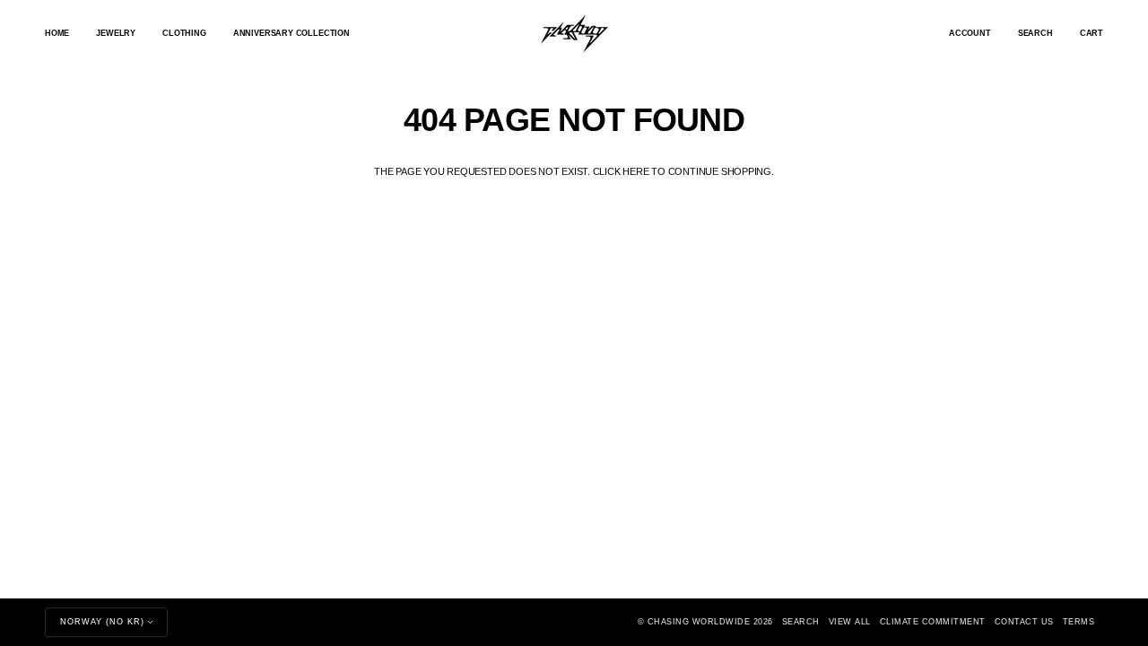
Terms (1079, 621)
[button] (116, 33)
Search (801, 621)
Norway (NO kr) (102, 621)
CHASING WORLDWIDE (699, 621)
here (635, 171)
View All (850, 621)
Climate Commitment (933, 621)
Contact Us (1024, 621)
